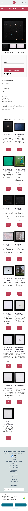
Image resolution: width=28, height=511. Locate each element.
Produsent (5, 92)
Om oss (14, 477)
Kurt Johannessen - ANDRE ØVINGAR (20, 314)
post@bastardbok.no (14, 471)
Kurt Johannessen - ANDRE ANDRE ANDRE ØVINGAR (20, 349)
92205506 (14, 470)
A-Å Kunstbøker (8, 15)
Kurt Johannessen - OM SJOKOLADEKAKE (8, 423)
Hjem (2, 15)
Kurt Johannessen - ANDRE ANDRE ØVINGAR (8, 349)
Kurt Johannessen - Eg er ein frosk (8, 170)
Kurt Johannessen (8, 80)
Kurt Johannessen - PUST (20, 245)
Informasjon (6, 88)
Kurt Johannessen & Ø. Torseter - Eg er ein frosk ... (20, 170)
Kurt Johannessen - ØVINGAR (8, 314)
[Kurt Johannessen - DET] (14, 30)
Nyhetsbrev (14, 479)
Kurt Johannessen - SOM (8, 209)
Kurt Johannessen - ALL (8, 135)
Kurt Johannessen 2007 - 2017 (20, 279)
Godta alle (20, 505)
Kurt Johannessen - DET (19, 15)
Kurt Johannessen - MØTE (20, 209)
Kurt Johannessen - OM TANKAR (20, 386)
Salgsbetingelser (14, 481)
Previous (4, 30)
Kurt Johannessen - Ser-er (8, 279)
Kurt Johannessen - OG (8, 245)
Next (23, 30)
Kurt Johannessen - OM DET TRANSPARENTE (8, 387)
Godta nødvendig (7, 505)
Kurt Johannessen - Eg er (20, 135)
